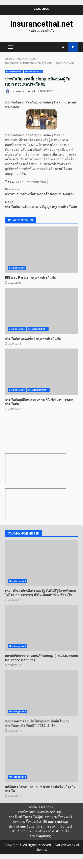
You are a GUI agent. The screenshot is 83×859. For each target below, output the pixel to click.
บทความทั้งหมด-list (27, 821)
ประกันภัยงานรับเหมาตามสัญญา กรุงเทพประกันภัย (41, 204)
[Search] (63, 47)
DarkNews (63, 845)
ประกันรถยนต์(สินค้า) (37, 328)
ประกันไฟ (63, 831)
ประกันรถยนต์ (21, 831)
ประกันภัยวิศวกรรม (33, 71)
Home (32, 807)
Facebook (46, 807)
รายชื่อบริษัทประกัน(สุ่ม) (26, 817)
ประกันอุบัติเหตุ (40, 836)
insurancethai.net (41, 24)
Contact (66, 826)
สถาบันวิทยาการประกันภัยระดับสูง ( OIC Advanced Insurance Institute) (41, 628)
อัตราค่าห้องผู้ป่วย (21, 826)
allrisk (19, 181)
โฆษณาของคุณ (47, 826)
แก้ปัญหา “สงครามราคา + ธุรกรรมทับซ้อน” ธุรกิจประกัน (41, 759)
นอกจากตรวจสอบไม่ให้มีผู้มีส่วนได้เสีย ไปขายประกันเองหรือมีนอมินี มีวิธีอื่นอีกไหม (41, 693)
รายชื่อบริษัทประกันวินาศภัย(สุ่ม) (40, 812)
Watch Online (73, 47)
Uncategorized (17, 581)
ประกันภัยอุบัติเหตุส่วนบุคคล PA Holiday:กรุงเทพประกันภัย (41, 372)
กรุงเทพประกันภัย (14, 71)
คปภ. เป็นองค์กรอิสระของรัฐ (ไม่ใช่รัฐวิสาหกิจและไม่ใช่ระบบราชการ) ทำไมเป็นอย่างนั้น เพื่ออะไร (41, 563)
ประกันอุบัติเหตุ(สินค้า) (38, 389)
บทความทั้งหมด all (58, 817)
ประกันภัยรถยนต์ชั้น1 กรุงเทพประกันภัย (41, 311)
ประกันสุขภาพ (43, 831)
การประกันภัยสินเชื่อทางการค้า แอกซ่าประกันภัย (39, 191)
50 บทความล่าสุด (55, 821)
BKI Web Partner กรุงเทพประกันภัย (41, 249)
